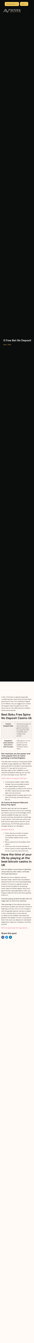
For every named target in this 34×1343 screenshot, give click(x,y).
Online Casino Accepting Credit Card (14, 778)
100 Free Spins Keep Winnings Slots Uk (14, 928)
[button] (2, 937)
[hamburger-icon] (30, 10)
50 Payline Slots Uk (7, 830)
